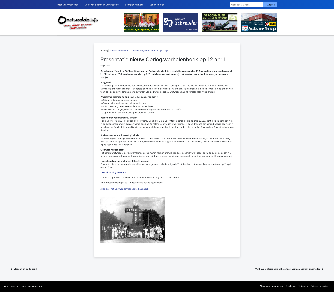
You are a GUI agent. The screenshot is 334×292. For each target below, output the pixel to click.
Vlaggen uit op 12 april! (25, 269)
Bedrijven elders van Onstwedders (102, 4)
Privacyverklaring (319, 286)
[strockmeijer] (219, 22)
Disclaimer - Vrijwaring (297, 286)
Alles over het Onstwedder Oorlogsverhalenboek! (124, 189)
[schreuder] (180, 22)
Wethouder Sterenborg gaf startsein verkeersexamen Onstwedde (287, 269)
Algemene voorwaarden (271, 286)
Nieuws (113, 50)
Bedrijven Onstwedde (67, 4)
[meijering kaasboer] (141, 22)
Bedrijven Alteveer (134, 4)
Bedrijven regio (157, 4)
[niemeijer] (259, 22)
